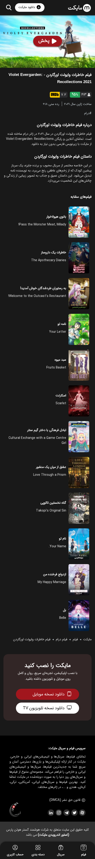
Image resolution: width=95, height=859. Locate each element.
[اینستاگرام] (58, 812)
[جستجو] (8, 7)
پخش (44, 40)
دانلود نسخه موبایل (49, 694)
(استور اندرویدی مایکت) (53, 834)
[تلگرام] (66, 812)
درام (86, 113)
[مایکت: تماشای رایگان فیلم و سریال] (79, 8)
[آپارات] (82, 812)
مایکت (87, 639)
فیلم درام (61, 639)
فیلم (75, 639)
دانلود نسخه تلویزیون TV (44, 708)
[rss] (50, 812)
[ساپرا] (15, 809)
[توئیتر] (74, 812)
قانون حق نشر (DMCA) (64, 799)
